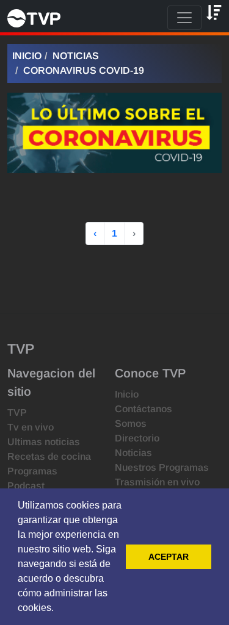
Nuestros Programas (162, 467)
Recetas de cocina (49, 456)
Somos (131, 423)
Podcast (26, 485)
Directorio (137, 438)
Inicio (27, 56)
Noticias (76, 56)
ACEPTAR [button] (168, 557)
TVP (17, 412)
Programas (32, 471)
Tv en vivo (30, 427)
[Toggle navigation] (184, 17)
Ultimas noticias (43, 442)
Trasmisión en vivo (157, 482)
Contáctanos (143, 409)
